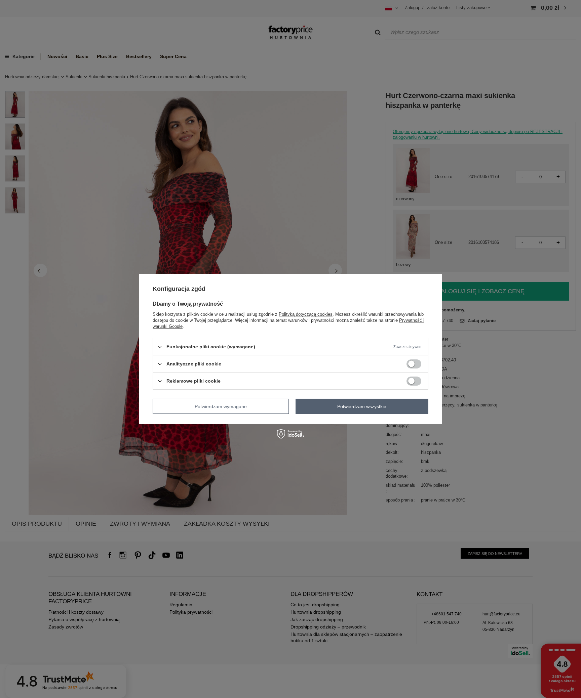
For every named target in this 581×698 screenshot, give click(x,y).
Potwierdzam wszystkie (361, 406)
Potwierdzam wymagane (221, 406)
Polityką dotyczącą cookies (306, 314)
